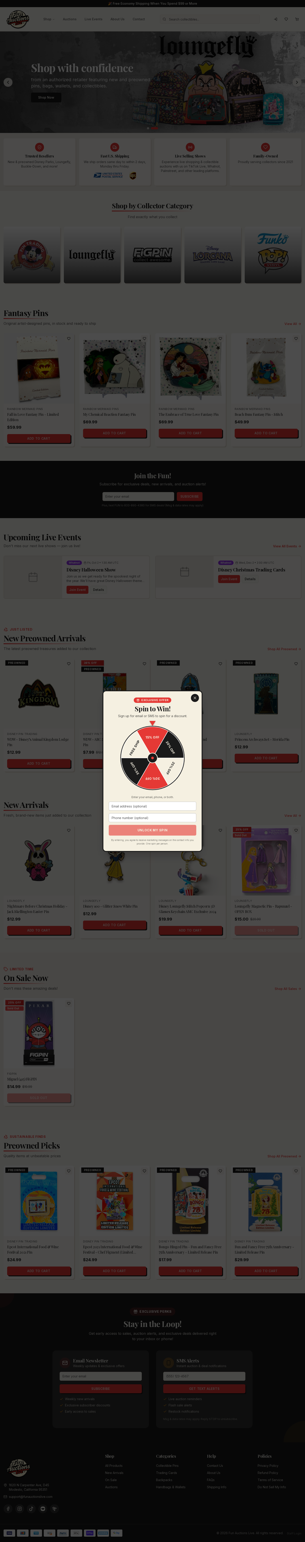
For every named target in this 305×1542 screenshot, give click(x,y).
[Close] (195, 698)
